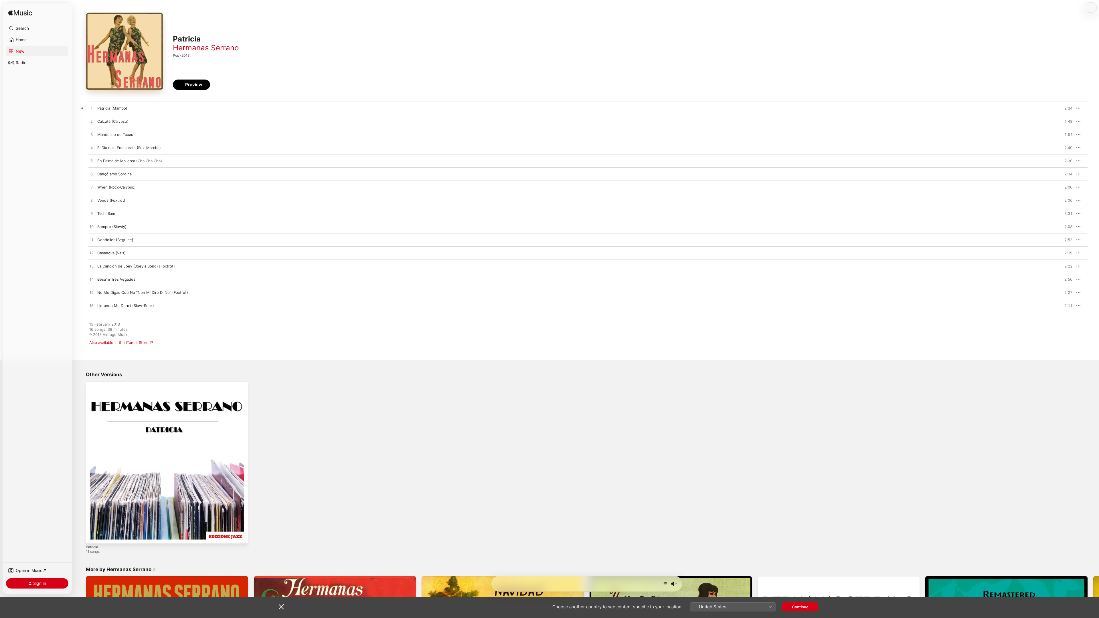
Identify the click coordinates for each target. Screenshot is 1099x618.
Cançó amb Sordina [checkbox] (114, 174)
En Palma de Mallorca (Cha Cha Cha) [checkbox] (129, 161)
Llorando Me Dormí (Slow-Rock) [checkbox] (125, 305)
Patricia (92, 383)
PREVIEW (1066, 108)
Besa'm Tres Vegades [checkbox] (116, 279)
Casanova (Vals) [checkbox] (111, 253)
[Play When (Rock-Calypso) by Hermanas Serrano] (91, 187)
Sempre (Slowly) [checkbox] (111, 226)
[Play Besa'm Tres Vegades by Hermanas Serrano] (91, 279)
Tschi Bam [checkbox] (106, 213)
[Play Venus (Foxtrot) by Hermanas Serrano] (91, 200)
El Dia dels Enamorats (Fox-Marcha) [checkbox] (129, 147)
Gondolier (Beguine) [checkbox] (115, 239)
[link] (121, 569)
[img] (20, 13)
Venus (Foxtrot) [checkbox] (111, 200)
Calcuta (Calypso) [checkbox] (113, 121)
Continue (800, 607)
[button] (37, 28)
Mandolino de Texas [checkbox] (115, 134)
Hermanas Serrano (206, 47)
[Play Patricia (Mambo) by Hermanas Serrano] (91, 108)
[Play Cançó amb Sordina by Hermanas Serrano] (91, 174)
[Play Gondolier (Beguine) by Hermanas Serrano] (91, 240)
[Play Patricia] (93, 536)
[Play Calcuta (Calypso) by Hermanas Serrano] (91, 121)
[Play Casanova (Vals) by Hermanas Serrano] (91, 253)
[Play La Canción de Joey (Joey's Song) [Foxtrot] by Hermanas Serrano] (91, 266)
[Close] (281, 606)
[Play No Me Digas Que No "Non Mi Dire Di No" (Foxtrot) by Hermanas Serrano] (91, 292)
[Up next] (664, 584)
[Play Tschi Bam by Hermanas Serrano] (91, 213)
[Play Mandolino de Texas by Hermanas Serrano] (91, 134)
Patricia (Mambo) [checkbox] (112, 108)
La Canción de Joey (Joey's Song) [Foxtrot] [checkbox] (136, 266)
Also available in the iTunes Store (119, 342)
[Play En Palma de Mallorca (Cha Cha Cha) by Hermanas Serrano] (91, 161)
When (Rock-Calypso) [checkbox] (116, 187)
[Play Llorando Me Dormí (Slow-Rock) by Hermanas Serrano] (91, 305)
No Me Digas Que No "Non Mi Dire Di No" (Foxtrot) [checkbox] (142, 292)
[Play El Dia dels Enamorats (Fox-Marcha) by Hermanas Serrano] (91, 147)
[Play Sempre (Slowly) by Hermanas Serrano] (91, 226)
